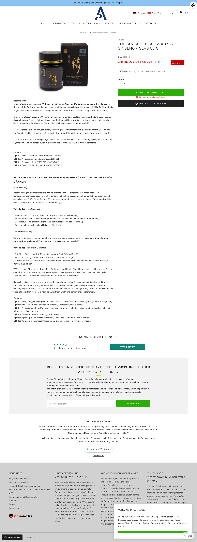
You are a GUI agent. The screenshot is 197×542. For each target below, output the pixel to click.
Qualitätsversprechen (19, 482)
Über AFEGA (150, 23)
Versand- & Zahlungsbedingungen (24, 486)
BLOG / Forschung (88, 23)
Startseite (82, 33)
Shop (43, 23)
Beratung (110, 23)
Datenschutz (98, 455)
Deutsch (29, 537)
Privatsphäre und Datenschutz (23, 497)
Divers (121, 39)
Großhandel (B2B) (129, 23)
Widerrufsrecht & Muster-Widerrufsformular (29, 489)
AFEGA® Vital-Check (63, 23)
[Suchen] (186, 12)
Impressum (14, 508)
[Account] (173, 12)
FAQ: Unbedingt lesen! (19, 478)
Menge (121, 79)
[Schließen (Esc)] (188, 507)
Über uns (13, 500)
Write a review (127, 346)
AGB (11, 493)
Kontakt (12, 504)
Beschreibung (19, 100)
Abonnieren (133, 404)
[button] (149, 13)
